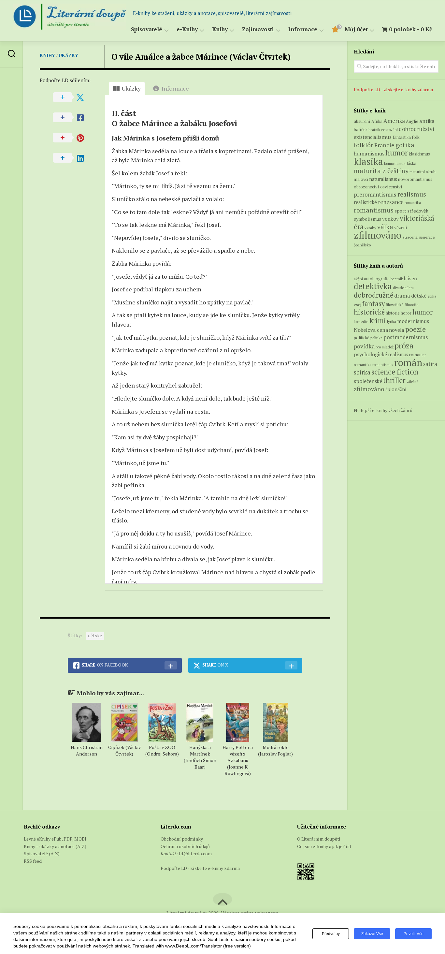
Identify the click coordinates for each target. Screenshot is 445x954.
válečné (412, 381)
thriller (394, 380)
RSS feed (33, 861)
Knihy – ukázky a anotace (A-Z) (55, 846)
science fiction (394, 371)
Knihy (220, 29)
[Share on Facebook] (72, 118)
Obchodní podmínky (182, 839)
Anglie (412, 121)
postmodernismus (405, 337)
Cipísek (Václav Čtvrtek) (124, 750)
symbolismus (367, 219)
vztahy (370, 227)
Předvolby (331, 934)
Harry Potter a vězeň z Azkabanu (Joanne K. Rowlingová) (238, 760)
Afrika (376, 121)
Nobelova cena (371, 330)
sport (400, 211)
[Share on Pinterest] (72, 138)
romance (417, 355)
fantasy (373, 303)
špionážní (396, 389)
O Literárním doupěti (318, 839)
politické (361, 338)
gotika (404, 144)
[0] (335, 30)
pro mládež (385, 347)
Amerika (394, 121)
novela (396, 330)
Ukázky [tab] (131, 88)
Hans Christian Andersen (87, 750)
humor (396, 153)
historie (393, 313)
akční (358, 278)
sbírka (362, 372)
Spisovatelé (146, 29)
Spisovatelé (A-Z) (42, 853)
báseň (410, 278)
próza (404, 345)
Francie (384, 145)
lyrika (391, 321)
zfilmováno (377, 235)
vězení (400, 227)
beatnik (374, 129)
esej (357, 304)
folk (416, 137)
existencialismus (373, 137)
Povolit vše (413, 934)
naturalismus (383, 179)
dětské (95, 635)
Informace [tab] (175, 88)
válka (385, 226)
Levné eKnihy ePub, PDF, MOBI (55, 839)
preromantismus (375, 194)
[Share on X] (72, 97)
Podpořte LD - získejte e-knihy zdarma (393, 89)
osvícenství (391, 187)
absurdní (362, 121)
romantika (413, 202)
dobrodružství (417, 129)
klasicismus (419, 154)
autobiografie (377, 279)
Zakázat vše (372, 934)
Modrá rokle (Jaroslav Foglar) (275, 750)
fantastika (402, 137)
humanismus (369, 153)
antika (427, 121)
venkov (390, 218)
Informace (302, 29)
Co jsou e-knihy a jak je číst (324, 846)
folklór (363, 144)
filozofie (412, 304)
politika (376, 337)
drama (402, 295)
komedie (361, 321)
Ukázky (68, 55)
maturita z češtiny (381, 170)
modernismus (413, 321)
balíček (360, 129)
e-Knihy (187, 29)
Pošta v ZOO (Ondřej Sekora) (162, 750)
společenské (368, 381)
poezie (415, 329)
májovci (361, 179)
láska (411, 163)
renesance (391, 202)
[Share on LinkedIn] (72, 158)
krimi (377, 320)
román (408, 362)
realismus (411, 194)
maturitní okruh (422, 171)
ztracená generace (418, 237)
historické (369, 312)
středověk (417, 211)
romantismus (374, 210)
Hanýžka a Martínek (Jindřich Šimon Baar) (200, 757)
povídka (364, 346)
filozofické (395, 304)
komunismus (395, 163)
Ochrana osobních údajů (185, 846)
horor (406, 313)
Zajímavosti (258, 29)
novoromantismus (415, 179)
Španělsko (362, 244)
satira (430, 364)
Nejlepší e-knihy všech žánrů (383, 410)
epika (431, 296)
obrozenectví (366, 187)
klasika (368, 161)
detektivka (373, 286)
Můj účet (356, 29)
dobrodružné (373, 295)
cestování (389, 129)
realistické (365, 202)
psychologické (370, 354)
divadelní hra (403, 288)
